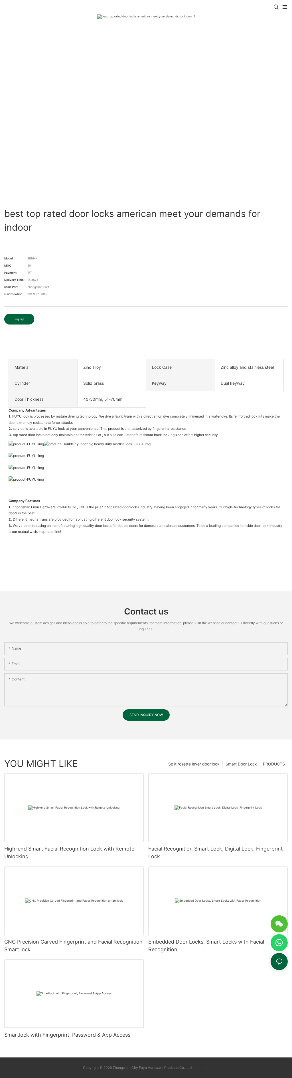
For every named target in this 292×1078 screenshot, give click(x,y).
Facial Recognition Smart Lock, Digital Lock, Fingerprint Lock (215, 852)
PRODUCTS (274, 763)
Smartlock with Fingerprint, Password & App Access (67, 1035)
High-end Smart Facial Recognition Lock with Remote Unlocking (69, 852)
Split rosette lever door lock (194, 763)
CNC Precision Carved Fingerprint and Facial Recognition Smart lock (73, 945)
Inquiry (19, 319)
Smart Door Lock (241, 763)
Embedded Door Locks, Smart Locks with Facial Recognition (206, 945)
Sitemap (202, 1067)
